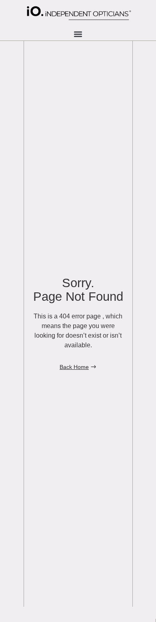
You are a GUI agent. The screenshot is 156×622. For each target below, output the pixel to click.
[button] (78, 34)
